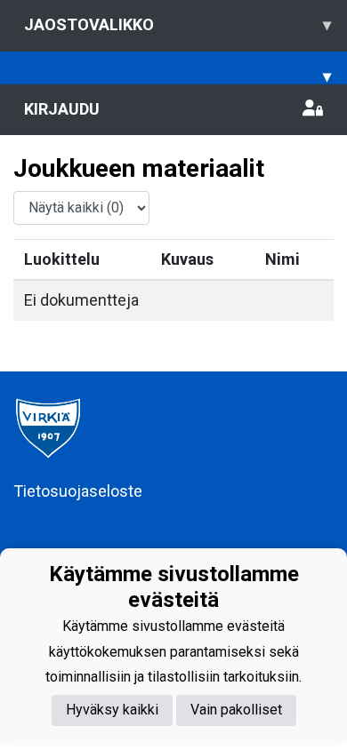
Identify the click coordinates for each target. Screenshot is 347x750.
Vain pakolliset (236, 709)
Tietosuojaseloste (77, 491)
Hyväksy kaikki (112, 709)
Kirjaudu (62, 109)
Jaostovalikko (177, 24)
